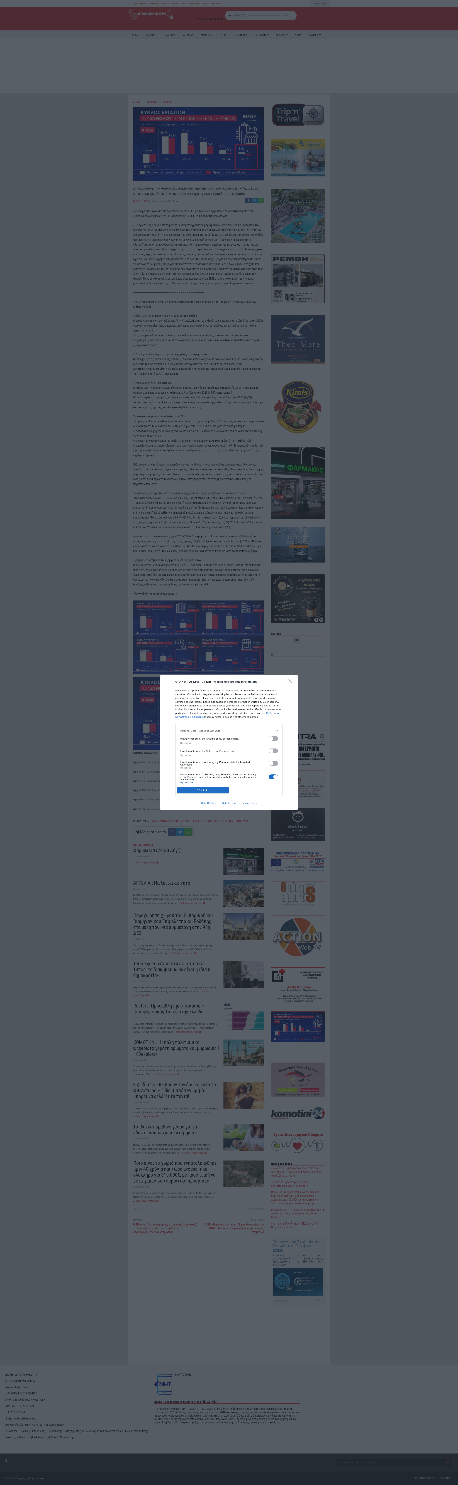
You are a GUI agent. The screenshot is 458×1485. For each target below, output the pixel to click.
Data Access (229, 803)
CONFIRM (203, 790)
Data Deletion (208, 803)
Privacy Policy (249, 803)
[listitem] (229, 731)
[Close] (291, 682)
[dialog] (229, 742)
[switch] (273, 738)
